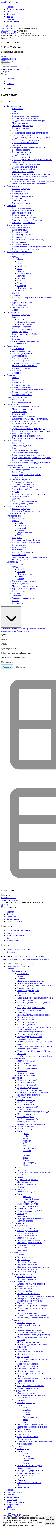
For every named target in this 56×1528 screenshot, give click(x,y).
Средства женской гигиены (25, 142)
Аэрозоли (16, 295)
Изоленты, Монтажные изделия (26, 542)
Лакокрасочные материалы (24, 1126)
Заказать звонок (8, 59)
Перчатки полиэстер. (22, 394)
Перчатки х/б (18, 382)
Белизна (15, 113)
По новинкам (23, 631)
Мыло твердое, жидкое (22, 125)
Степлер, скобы (19, 414)
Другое (15, 491)
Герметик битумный (21, 213)
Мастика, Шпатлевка (22, 307)
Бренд (4, 639)
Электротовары (19, 1400)
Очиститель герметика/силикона (27, 220)
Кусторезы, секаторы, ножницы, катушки (31, 457)
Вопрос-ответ (13, 940)
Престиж (21, 278)
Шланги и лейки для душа (24, 581)
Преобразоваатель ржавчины (25, 341)
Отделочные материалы (23, 484)
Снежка (21, 281)
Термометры (18, 145)
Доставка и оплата (15, 9)
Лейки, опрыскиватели (22, 460)
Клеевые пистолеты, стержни (25, 249)
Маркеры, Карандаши (22, 479)
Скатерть (16, 499)
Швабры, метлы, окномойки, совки (28, 147)
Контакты (11, 14)
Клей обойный (19, 237)
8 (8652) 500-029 (8, 26)
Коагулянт (16, 339)
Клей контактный (20, 232)
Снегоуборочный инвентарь (25, 453)
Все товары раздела (21, 150)
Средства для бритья (21, 135)
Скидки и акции (14, 1492)
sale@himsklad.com (9, 2)
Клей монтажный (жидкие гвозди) (28, 239)
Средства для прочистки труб (25, 140)
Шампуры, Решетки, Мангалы (26, 511)
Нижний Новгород (26, 322)
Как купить (12, 1499)
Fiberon (15, 377)
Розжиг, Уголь (18, 513)
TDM (19, 535)
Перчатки (16, 1252)
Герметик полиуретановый (24, 218)
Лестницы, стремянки (22, 482)
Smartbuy (21, 525)
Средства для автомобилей (24, 167)
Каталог (5, 64)
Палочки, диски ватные (23, 179)
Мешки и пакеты (20, 123)
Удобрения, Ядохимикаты (24, 445)
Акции (10, 16)
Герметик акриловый (22, 208)
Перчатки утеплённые (22, 392)
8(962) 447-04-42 (8, 28)
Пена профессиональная (23, 193)
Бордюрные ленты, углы (23, 588)
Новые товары (13, 916)
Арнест (15, 111)
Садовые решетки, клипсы (24, 450)
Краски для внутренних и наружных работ (32, 297)
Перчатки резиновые (21, 387)
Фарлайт (21, 530)
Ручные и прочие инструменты (26, 436)
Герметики (17, 1078)
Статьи (10, 12)
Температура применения (13, 657)
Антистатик (17, 108)
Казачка (21, 271)
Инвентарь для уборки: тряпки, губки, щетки (33, 174)
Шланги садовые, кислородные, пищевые (31, 462)
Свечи (15, 130)
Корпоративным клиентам (19, 930)
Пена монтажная (19, 1058)
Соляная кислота (20, 344)
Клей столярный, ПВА (22, 234)
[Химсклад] (7, 61)
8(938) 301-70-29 (8, 31)
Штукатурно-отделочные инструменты (30, 419)
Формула (21, 285)
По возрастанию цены (31, 629)
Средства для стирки (21, 155)
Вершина (21, 319)
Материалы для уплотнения (25, 586)
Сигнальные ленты (21, 368)
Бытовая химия (19, 971)
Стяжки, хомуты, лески (23, 504)
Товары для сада (19, 1320)
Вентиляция (17, 603)
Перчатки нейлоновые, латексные (28, 390)
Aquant (20, 579)
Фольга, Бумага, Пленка (23, 171)
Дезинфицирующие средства (25, 116)
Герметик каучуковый (22, 215)
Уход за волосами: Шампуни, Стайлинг (30, 176)
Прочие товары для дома (23, 487)
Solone (20, 576)
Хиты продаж (13, 21)
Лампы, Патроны (20, 547)
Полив (15, 448)
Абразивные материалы (23, 433)
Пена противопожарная (23, 196)
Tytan (19, 283)
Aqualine (21, 571)
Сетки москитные (20, 496)
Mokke (20, 290)
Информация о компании (18, 949)
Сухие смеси (18, 348)
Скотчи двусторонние (22, 353)
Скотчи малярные (20, 356)
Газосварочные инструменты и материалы (31, 431)
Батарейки (17, 537)
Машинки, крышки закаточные (26, 467)
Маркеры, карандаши (22, 409)
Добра (20, 259)
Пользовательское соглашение (36, 959)
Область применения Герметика (16, 653)
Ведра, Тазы (17, 472)
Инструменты (18, 1281)
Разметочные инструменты (24, 424)
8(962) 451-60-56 (8, 33)
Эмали (15, 300)
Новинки (11, 19)
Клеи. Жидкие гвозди (22, 1097)
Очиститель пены (20, 201)
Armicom (21, 266)
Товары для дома (20, 1349)
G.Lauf (20, 569)
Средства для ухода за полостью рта (28, 121)
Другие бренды (24, 288)
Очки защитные (19, 411)
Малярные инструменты (23, 416)
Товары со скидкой (15, 921)
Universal (21, 528)
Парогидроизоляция (21, 402)
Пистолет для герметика (23, 222)
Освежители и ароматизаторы (26, 164)
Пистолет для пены (21, 203)
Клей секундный (20, 230)
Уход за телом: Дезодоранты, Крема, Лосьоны (33, 181)
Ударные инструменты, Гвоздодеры (28, 428)
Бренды (10, 7)
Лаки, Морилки (19, 305)
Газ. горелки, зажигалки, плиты (26, 474)
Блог (9, 938)
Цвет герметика (8, 648)
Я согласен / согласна (50, 1520)
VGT (19, 268)
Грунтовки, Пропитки (22, 302)
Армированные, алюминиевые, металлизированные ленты (26, 364)
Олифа (15, 310)
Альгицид (16, 336)
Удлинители (17, 550)
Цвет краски (7, 662)
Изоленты (16, 370)
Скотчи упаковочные (22, 358)
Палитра (21, 276)
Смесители (17, 596)
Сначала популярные (11, 629)
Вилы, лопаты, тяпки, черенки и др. (28, 455)
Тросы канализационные (23, 598)
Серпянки (16, 373)
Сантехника (17, 1446)
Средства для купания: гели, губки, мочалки (32, 138)
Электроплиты (19, 554)
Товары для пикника (21, 1390)
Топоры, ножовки (20, 426)
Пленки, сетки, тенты (22, 1274)
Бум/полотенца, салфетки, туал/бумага (30, 184)
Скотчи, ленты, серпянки (23, 1228)
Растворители (18, 1189)
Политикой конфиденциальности (18, 1525)
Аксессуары (17, 564)
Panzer (20, 264)
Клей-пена (17, 198)
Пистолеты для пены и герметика (27, 438)
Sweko (20, 523)
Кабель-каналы (19, 545)
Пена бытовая (18, 191)
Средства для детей (21, 157)
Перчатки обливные (21, 385)
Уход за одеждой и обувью (24, 169)
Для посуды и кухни (21, 152)
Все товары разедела (21, 399)
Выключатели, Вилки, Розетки (26, 540)
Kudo (19, 261)
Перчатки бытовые (21, 128)
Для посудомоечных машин (25, 118)
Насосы (15, 600)
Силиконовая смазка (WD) (24, 334)
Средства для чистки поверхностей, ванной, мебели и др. (34, 1028)
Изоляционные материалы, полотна (28, 494)
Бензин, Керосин (20, 331)
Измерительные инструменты (26, 421)
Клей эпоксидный (20, 244)
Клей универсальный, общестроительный (31, 247)
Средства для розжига (22, 329)
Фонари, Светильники (22, 552)
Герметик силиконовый (23, 210)
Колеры (15, 293)
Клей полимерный (20, 242)
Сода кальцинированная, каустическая (30, 133)
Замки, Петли (18, 477)
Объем (4, 644)
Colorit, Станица (24, 273)
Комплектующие (20, 583)
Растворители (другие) (22, 327)
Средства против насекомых (25, 501)
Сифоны (16, 593)
